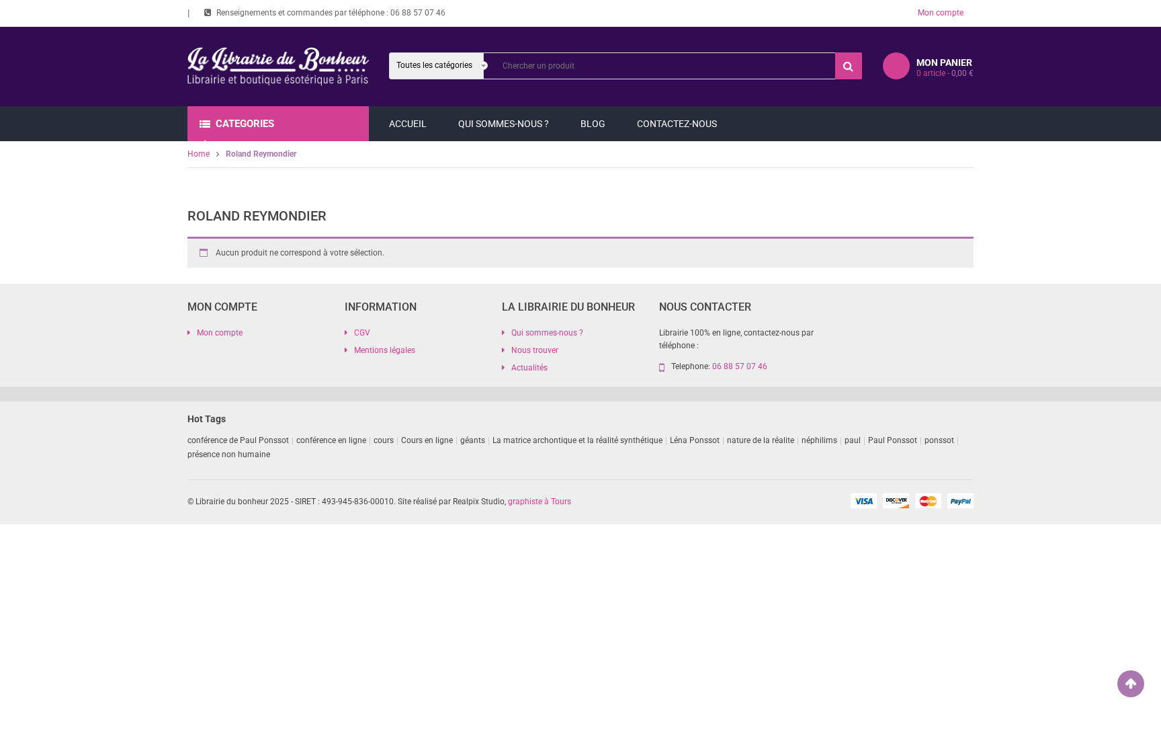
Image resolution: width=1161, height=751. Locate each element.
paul (853, 440)
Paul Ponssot (892, 440)
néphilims (819, 440)
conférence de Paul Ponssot (238, 440)
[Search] (848, 65)
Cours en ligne (427, 440)
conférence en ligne (331, 440)
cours (384, 440)
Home (198, 154)
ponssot (939, 440)
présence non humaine (228, 454)
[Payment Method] (863, 500)
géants (472, 440)
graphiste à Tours (539, 501)
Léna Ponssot (695, 440)
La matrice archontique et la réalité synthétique (577, 440)
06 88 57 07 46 (417, 12)
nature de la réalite (760, 440)
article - (945, 73)
